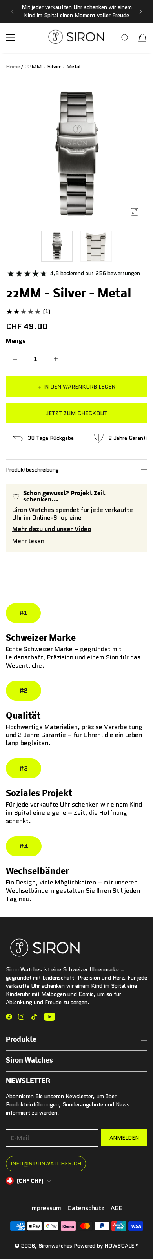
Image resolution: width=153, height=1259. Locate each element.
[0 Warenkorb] (142, 38)
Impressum (45, 1207)
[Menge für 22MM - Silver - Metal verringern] (15, 359)
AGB (117, 1207)
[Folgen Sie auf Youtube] (49, 1017)
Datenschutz (85, 1207)
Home (13, 66)
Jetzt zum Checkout (76, 413)
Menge (16, 340)
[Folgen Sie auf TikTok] (34, 1017)
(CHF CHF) (30, 1181)
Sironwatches (55, 1246)
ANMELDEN (124, 1138)
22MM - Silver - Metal (52, 66)
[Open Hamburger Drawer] (10, 37)
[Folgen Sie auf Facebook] (9, 1017)
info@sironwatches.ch (46, 1163)
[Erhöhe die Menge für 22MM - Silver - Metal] (56, 359)
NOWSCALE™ (121, 1246)
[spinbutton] (35, 359)
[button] (12, 11)
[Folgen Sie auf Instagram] (21, 1017)
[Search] (125, 38)
